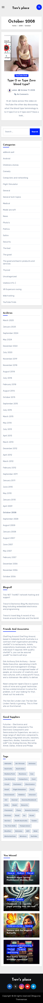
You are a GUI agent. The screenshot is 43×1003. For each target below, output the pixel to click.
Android (6, 158)
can (31, 774)
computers (23, 779)
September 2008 (10, 519)
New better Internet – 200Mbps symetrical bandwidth (18, 959)
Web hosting (8, 296)
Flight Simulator (10, 184)
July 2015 (7, 410)
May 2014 (7, 423)
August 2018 (9, 371)
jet (6, 800)
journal (14, 800)
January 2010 (9, 500)
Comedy (7, 171)
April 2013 (7, 436)
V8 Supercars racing (12, 289)
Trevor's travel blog (12, 615)
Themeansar (21, 999)
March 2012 (8, 461)
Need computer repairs (13, 684)
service (8, 821)
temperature (25, 826)
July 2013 (7, 429)
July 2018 (7, 378)
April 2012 (7, 455)
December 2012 (10, 448)
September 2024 (10, 333)
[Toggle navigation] (3, 7)
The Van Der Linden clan (14, 701)
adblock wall (8, 152)
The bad (6, 248)
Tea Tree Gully (10, 826)
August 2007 (9, 538)
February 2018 (9, 384)
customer (17, 784)
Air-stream (20, 763)
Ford (32, 789)
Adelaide (8, 763)
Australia (8, 769)
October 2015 (9, 397)
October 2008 (9, 512)
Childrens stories (11, 165)
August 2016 (9, 391)
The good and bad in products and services (19, 262)
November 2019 (10, 359)
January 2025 (9, 327)
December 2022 (10, 346)
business (22, 774)
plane (18, 810)
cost (34, 779)
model (14, 805)
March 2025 (8, 320)
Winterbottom (10, 836)
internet (32, 795)
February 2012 (9, 468)
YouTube (34, 836)
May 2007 (7, 551)
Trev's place (20, 8)
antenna (32, 763)
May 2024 (7, 339)
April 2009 (8, 506)
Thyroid (6, 270)
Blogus (35, 996)
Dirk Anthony (9, 661)
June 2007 (8, 544)
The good (7, 254)
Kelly (6, 805)
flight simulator (19, 789)
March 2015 (8, 416)
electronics (30, 784)
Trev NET (7, 595)
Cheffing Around (11, 636)
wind (35, 831)
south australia (21, 821)
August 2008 (9, 525)
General (6, 190)
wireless (23, 836)
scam (32, 815)
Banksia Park (10, 774)
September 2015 (10, 403)
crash (7, 784)
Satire (5, 235)
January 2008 (9, 532)
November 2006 (10, 570)
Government (9, 795)
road (17, 815)
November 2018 (10, 365)
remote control (31, 810)
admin (14, 90)
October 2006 (9, 576)
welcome (18, 831)
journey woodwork (29, 800)
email (7, 789)
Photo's (6, 222)
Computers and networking (15, 178)
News (5, 216)
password (8, 810)
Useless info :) (9, 283)
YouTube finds (21, 76)
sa (24, 815)
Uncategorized (10, 276)
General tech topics (12, 197)
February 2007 (9, 557)
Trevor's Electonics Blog (14, 604)
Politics (6, 229)
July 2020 (7, 352)
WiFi (28, 831)
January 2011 (9, 480)
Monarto (24, 805)
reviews (8, 815)
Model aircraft (9, 210)
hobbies (21, 795)
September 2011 (10, 474)
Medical (6, 203)
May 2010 (7, 493)
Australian (20, 769)
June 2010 (8, 487)
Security (7, 242)
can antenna (10, 779)
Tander (34, 821)
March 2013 (8, 442)
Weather (8, 831)
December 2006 (10, 564)
